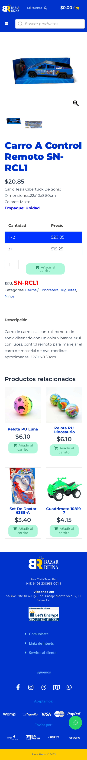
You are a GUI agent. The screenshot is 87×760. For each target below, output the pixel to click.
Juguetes (68, 290)
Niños (9, 296)
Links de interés (41, 643)
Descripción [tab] (16, 319)
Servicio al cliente (42, 652)
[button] (76, 73)
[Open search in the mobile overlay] (50, 24)
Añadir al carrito (47, 269)
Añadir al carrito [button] (25, 447)
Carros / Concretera (41, 290)
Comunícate (38, 633)
